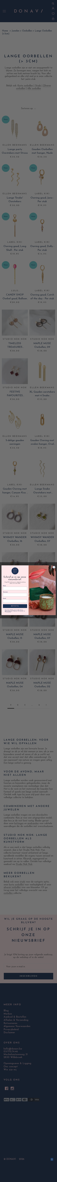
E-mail (4, 598)
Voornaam (5, 592)
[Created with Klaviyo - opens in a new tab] (28, 616)
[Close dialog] (54, 567)
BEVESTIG (15, 606)
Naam (4, 585)
